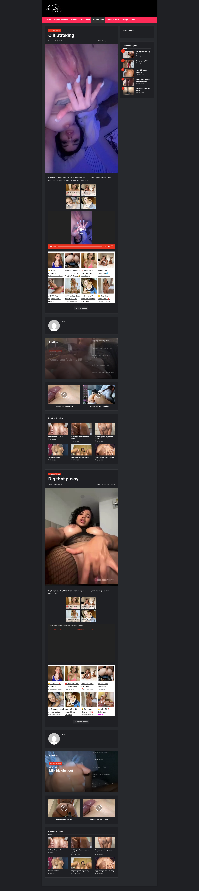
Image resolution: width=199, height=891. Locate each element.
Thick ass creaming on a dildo (67, 359)
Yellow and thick (54, 457)
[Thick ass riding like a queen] (128, 91)
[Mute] (109, 246)
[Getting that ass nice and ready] (81, 429)
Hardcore (74, 19)
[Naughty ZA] (55, 8)
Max (64, 321)
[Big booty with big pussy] (81, 449)
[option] (81, 358)
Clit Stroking (82, 308)
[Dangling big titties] (128, 64)
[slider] (80, 246)
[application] (81, 230)
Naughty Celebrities (61, 19)
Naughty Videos (98, 19)
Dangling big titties (142, 61)
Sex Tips (125, 19)
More (133, 19)
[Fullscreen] (112, 246)
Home (49, 19)
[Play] (51, 246)
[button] (81, 230)
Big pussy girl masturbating (104, 457)
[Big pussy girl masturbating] (105, 449)
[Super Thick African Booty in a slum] (128, 82)
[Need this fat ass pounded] (128, 73)
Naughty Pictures (113, 19)
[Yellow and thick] (58, 449)
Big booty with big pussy (80, 457)
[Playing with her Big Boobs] (128, 54)
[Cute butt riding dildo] (58, 429)
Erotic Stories (85, 19)
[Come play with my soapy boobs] (105, 429)
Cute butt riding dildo (55, 436)
